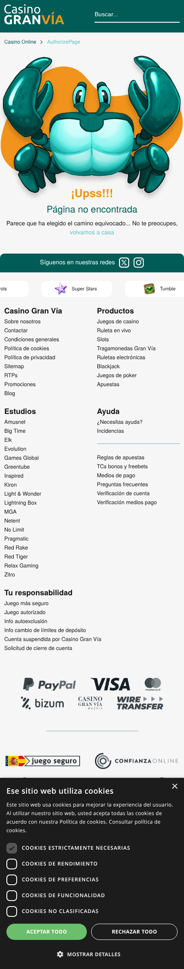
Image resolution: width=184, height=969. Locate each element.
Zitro (9, 574)
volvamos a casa (92, 231)
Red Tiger (16, 556)
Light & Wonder (22, 493)
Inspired (14, 475)
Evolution (15, 448)
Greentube (17, 466)
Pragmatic (16, 538)
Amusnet (15, 421)
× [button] (174, 787)
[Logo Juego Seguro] (42, 762)
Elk (8, 439)
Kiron (10, 484)
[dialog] (92, 873)
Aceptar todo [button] (47, 931)
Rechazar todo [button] (134, 931)
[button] (92, 954)
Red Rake (16, 547)
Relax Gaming (21, 565)
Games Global (21, 457)
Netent (12, 520)
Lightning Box (20, 502)
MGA (10, 511)
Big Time (15, 430)
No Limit (14, 529)
